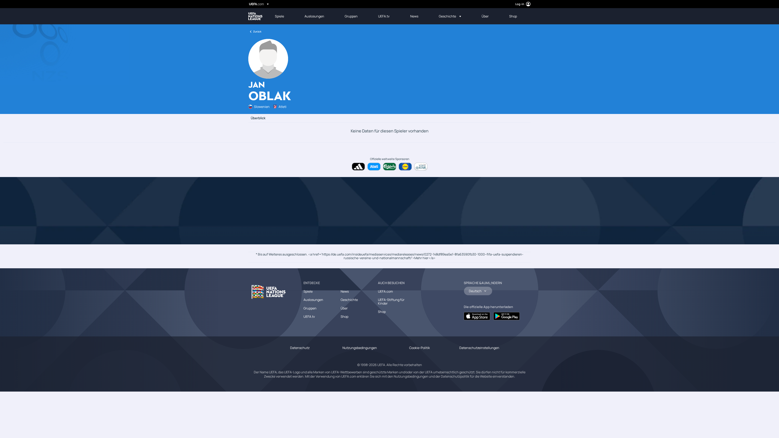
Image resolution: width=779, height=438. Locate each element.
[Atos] (374, 167)
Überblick (258, 118)
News (345, 291)
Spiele (308, 291)
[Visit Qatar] (420, 167)
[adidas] (358, 167)
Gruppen (309, 308)
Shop (344, 316)
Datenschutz (300, 348)
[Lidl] (405, 167)
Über (344, 308)
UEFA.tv (309, 316)
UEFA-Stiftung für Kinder (391, 301)
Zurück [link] (257, 31)
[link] (279, 16)
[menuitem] (284, 16)
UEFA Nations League (255, 16)
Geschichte (349, 299)
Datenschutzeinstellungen (479, 348)
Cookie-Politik (419, 348)
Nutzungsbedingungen (359, 348)
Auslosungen (313, 299)
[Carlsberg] (389, 167)
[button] (450, 16)
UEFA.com (385, 291)
